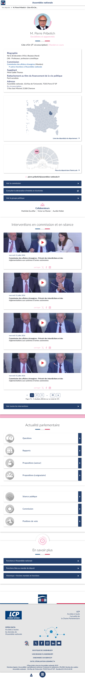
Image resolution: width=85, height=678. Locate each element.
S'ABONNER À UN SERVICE (42, 657)
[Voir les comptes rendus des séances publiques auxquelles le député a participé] (42, 496)
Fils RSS (62, 667)
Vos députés (6, 7)
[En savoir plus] (42, 463)
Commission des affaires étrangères (21, 64)
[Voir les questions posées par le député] (42, 438)
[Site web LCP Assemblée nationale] (42, 615)
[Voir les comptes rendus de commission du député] (42, 509)
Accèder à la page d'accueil (3, 3)
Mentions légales (12, 667)
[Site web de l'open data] (42, 630)
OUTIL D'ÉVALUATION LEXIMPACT (42, 661)
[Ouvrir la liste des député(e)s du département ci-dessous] (42, 118)
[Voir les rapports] (42, 450)
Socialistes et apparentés (42, 37)
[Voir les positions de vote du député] (42, 521)
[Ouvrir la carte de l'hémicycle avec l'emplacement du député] (42, 159)
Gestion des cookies (72, 667)
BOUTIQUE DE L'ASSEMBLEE (42, 650)
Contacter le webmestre (51, 667)
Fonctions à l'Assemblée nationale (43, 561)
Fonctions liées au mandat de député (42, 568)
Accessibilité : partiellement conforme (30, 667)
